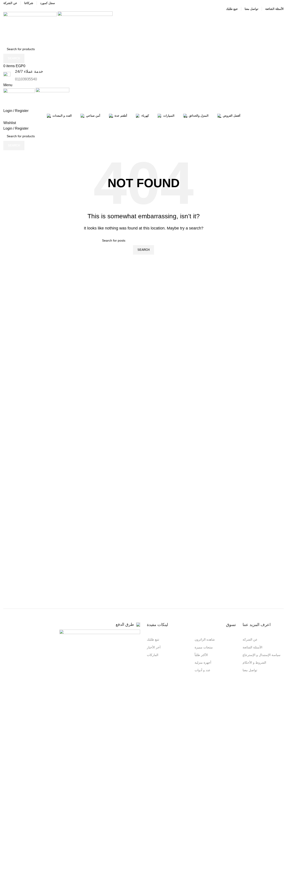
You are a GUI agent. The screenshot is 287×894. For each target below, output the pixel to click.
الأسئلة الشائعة (252, 647)
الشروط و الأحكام (254, 662)
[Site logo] (30, 28)
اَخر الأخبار (154, 647)
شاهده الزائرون (205, 639)
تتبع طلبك (153, 639)
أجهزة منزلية (203, 662)
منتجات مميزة (204, 647)
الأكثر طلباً (201, 655)
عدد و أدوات (202, 670)
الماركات (152, 655)
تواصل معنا (250, 670)
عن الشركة (250, 639)
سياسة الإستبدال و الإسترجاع (261, 655)
